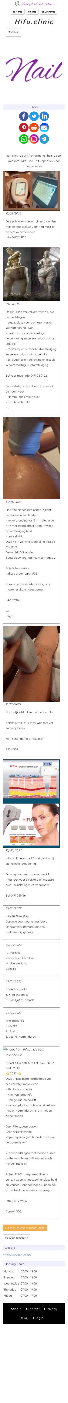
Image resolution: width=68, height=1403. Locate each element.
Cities (32, 11)
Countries (49, 11)
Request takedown (16, 1237)
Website (14, 32)
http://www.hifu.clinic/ (17, 1255)
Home (18, 11)
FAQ (25, 1318)
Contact (34, 1309)
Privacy (51, 1309)
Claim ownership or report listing (25, 1227)
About (17, 1309)
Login (39, 1318)
